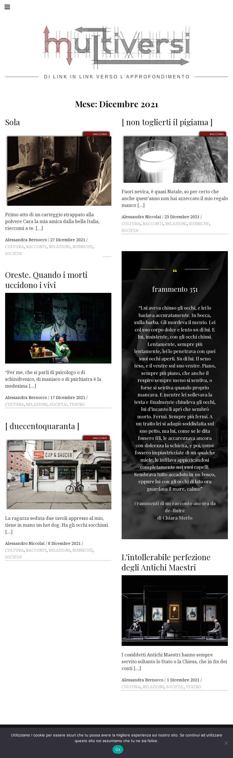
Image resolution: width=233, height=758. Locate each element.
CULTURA (14, 246)
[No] (226, 743)
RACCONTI (36, 246)
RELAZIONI (59, 246)
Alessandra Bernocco (26, 239)
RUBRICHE (82, 246)
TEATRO (77, 404)
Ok (117, 749)
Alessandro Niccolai (142, 216)
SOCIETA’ (13, 253)
